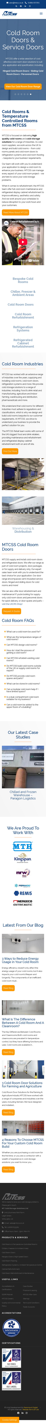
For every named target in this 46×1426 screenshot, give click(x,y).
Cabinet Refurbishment (11, 1269)
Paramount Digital (31, 1407)
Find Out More (10, 451)
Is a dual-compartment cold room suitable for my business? (23, 698)
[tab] (23, 631)
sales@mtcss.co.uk (16, 3)
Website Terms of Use (30, 1410)
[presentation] (4, 513)
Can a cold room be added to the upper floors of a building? (22, 706)
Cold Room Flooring (9, 1261)
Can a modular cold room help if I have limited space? (22, 690)
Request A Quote (11, 611)
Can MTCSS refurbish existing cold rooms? (23, 659)
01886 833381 (33, 3)
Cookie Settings (9, 1420)
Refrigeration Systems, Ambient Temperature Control (22, 1265)
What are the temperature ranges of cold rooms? (24, 638)
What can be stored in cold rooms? (23, 684)
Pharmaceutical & (23, 530)
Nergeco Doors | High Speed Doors (15, 1257)
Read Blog (8, 988)
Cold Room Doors (8, 1253)
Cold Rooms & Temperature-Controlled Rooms (19, 1244)
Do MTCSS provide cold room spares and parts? (21, 677)
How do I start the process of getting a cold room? (20, 651)
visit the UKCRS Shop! (12, 604)
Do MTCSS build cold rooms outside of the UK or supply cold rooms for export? (24, 668)
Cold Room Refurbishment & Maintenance (18, 1273)
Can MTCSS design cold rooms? (22, 645)
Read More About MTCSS (15, 212)
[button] (15, 94)
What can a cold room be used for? (23, 632)
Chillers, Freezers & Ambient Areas (15, 1248)
